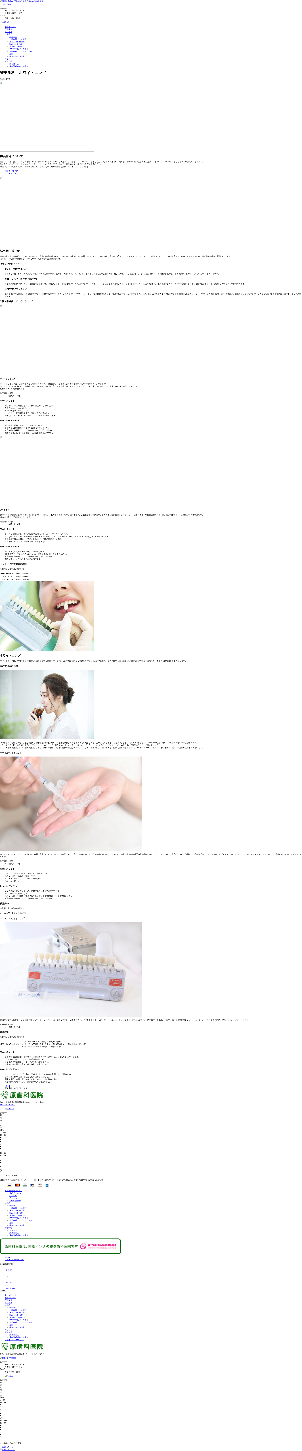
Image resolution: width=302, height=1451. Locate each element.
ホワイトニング (11, 173)
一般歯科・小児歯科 (17, 39)
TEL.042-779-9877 (7, 1105)
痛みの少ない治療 (17, 56)
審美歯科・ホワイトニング (20, 51)
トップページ (10, 1295)
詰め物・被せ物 (11, 171)
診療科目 (8, 34)
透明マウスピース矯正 (18, 49)
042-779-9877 (7, 4)
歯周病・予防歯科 (17, 47)
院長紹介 (8, 29)
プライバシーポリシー (14, 1260)
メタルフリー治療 (17, 42)
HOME (7, 1257)
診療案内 (13, 37)
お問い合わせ (7, 22)
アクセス (8, 32)
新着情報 (8, 61)
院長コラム (14, 64)
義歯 (11, 54)
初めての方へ (10, 27)
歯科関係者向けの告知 (18, 66)
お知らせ (8, 59)
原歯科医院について (13, 1191)
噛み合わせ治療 (16, 44)
